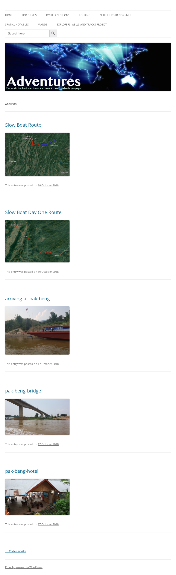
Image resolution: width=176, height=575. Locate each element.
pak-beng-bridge (23, 390)
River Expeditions (58, 15)
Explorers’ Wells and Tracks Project (82, 24)
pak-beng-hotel (21, 471)
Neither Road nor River (115, 15)
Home (9, 15)
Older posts (15, 551)
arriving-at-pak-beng (27, 298)
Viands (42, 24)
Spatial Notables (17, 24)
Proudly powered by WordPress (23, 567)
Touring (84, 15)
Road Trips (29, 15)
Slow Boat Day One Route (33, 212)
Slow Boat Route (23, 124)
